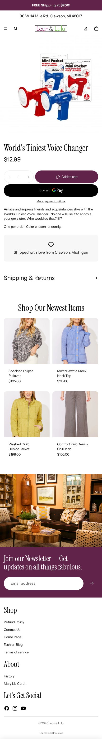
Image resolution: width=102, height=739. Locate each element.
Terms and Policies (51, 733)
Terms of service (16, 652)
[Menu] (5, 28)
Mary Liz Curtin (15, 683)
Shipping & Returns (29, 277)
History (9, 676)
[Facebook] (6, 708)
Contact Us (12, 629)
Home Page (12, 637)
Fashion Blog (13, 644)
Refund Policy (14, 622)
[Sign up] (91, 583)
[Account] (86, 28)
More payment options (51, 201)
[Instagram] (15, 708)
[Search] (15, 28)
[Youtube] (23, 708)
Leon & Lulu (56, 723)
